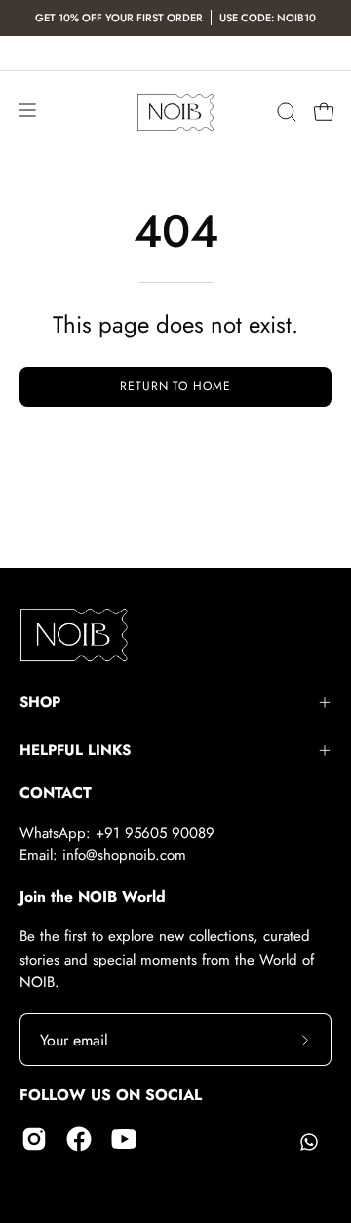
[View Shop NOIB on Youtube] (123, 1139)
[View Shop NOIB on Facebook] (79, 1139)
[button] (284, 112)
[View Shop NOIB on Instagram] (34, 1139)
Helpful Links (75, 750)
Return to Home (175, 386)
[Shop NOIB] (175, 112)
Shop (40, 702)
